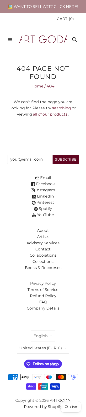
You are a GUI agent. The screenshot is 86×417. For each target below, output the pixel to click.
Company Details (43, 308)
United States (40, 348)
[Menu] (10, 39)
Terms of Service (43, 289)
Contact (43, 249)
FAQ (43, 302)
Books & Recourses (43, 267)
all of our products (50, 114)
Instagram (45, 190)
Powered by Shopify (43, 406)
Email (45, 177)
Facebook (45, 184)
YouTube (45, 215)
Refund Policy (43, 296)
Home (37, 86)
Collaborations (43, 255)
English (40, 336)
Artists (43, 236)
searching (61, 108)
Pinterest (45, 202)
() (65, 19)
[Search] (74, 39)
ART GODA (60, 400)
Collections (43, 261)
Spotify (45, 208)
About (43, 230)
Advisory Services (43, 243)
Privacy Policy (43, 283)
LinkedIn (45, 196)
